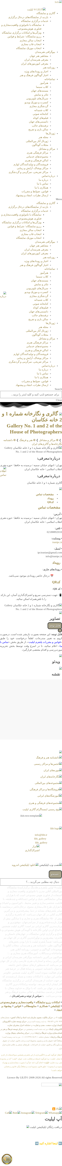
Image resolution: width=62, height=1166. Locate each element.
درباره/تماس (48, 176)
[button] (31, 199)
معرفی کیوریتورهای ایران (34, 63)
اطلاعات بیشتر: (46, 1139)
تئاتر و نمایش (41, 94)
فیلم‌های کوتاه (40, 118)
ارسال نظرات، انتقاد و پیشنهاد (32, 195)
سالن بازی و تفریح (38, 129)
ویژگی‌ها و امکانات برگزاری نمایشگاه (21, 32)
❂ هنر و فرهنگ (27, 440)
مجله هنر (43, 137)
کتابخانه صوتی (40, 114)
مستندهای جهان (39, 90)
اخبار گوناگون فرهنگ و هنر (34, 75)
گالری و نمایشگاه (46, 13)
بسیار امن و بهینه (52, 1134)
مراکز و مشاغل (47, 149)
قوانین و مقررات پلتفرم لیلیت (45, 642)
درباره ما (43, 179)
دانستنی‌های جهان (38, 121)
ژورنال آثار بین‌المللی (37, 141)
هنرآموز (44, 83)
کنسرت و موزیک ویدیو (36, 102)
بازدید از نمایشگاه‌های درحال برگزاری (28, 17)
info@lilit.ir (41, 834)
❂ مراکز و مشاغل (48, 440)
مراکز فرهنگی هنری (37, 152)
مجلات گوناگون (40, 145)
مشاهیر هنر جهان (39, 56)
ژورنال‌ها (50, 133)
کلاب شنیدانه (41, 110)
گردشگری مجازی (38, 106)
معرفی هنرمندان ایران (36, 59)
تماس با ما (42, 183)
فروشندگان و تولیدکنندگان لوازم (31, 164)
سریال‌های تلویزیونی (37, 98)
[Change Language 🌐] (58, 2)
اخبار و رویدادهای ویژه (36, 71)
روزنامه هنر (49, 67)
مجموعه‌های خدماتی (37, 156)
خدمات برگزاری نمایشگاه (34, 21)
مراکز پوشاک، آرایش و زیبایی (32, 168)
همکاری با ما (41, 187)
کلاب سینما (42, 87)
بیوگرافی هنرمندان (45, 52)
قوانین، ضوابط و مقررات (35, 191)
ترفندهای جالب (40, 125)
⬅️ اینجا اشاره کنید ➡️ (48, 1143)
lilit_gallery (40, 838)
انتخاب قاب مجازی (31, 44)
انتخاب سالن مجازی (30, 40)
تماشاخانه (49, 79)
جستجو (55, 874)
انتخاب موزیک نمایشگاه (28, 48)
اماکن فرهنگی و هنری (36, 160)
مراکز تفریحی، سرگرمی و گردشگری (28, 172)
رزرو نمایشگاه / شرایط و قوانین (24, 36)
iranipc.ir (57, 542)
